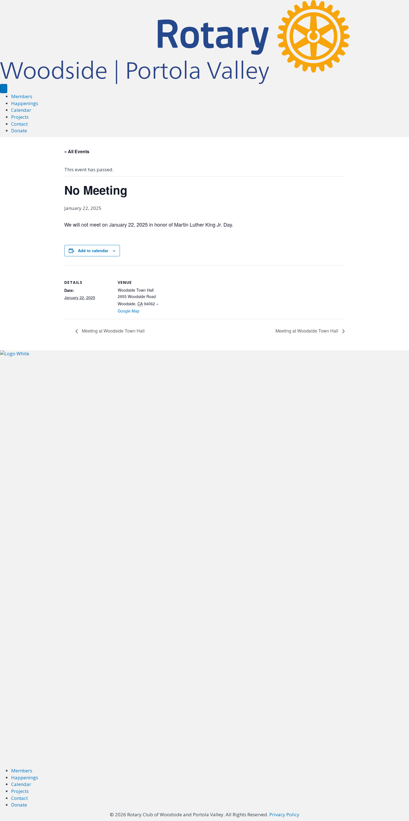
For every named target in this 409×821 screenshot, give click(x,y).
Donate (19, 130)
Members (21, 96)
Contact (19, 124)
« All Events (76, 151)
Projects (20, 117)
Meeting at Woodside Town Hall (113, 331)
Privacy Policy (284, 814)
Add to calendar (93, 250)
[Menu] (3, 88)
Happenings (24, 103)
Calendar (21, 110)
